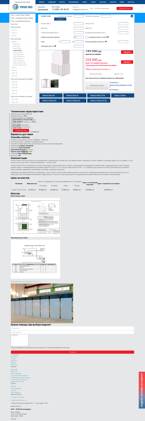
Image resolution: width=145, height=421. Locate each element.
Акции (122, 2)
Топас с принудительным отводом (21, 18)
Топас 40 (14, 87)
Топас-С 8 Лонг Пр (19, 56)
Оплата (93, 2)
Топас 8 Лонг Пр (18, 54)
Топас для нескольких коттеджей (21, 79)
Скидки (13, 359)
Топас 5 (13, 33)
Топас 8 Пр (16, 46)
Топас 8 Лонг (17, 50)
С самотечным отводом (19, 375)
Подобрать (60, 19)
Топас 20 (14, 82)
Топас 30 (14, 85)
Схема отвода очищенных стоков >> (120, 86)
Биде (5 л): (88, 28)
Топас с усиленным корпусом (20, 21)
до (72, 41)
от (59, 41)
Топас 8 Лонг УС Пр (19, 63)
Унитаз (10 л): (89, 23)
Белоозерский (43, 9)
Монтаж (62, 2)
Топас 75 (14, 93)
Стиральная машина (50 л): (50, 32)
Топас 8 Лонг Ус (18, 59)
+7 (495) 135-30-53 (60, 9)
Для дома (14, 369)
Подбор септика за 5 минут (142, 390)
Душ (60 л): (44, 28)
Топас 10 (14, 70)
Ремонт (84, 2)
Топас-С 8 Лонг (18, 52)
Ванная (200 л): (46, 23)
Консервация (15, 392)
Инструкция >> (114, 89)
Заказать (127, 52)
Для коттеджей (16, 373)
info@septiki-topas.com (80, 9)
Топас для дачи (15, 27)
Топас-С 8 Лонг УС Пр (20, 65)
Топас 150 (14, 102)
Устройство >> (114, 82)
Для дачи (14, 371)
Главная (41, 2)
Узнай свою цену (21, 130)
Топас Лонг (14, 24)
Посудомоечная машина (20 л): (95, 32)
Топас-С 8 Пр (17, 48)
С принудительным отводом (20, 377)
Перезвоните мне (124, 8)
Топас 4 (13, 30)
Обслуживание (73, 2)
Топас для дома (15, 39)
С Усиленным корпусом (19, 379)
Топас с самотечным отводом (20, 15)
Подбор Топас (46, 16)
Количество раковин (92, 16)
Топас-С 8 (16, 44)
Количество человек (65, 16)
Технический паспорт (97, 85)
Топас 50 (14, 90)
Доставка (103, 2)
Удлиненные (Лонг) (17, 381)
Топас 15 (14, 76)
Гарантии (113, 2)
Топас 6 (13, 35)
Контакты (131, 2)
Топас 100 (14, 99)
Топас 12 (14, 73)
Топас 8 (13, 42)
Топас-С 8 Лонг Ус (19, 61)
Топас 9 (13, 67)
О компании (52, 2)
